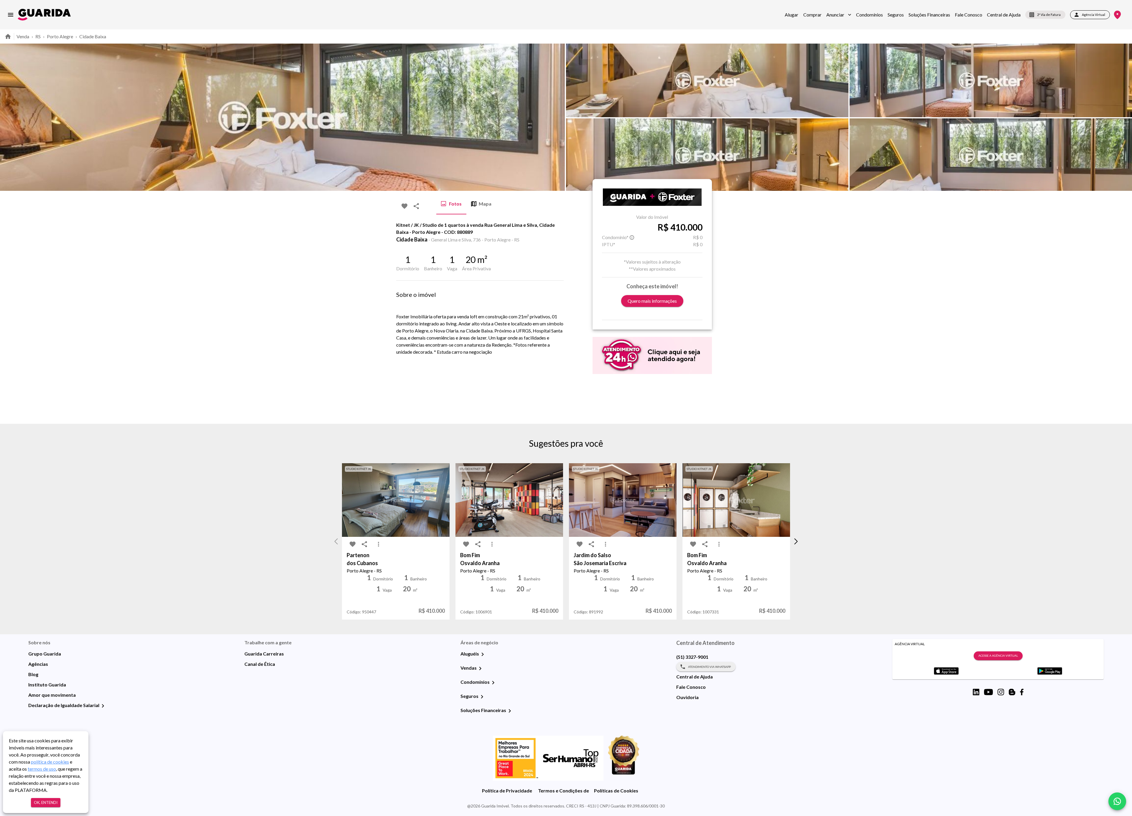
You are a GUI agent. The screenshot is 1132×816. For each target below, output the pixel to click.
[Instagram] (1000, 692)
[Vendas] (480, 668)
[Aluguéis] (482, 654)
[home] (44, 14)
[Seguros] (482, 696)
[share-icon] (416, 206)
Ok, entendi (45, 802)
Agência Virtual (1093, 14)
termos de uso (42, 769)
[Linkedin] (976, 692)
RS (38, 36)
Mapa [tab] (485, 203)
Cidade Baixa (92, 36)
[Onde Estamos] (1117, 14)
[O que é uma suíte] (632, 237)
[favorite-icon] (404, 206)
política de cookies (50, 761)
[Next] (1123, 117)
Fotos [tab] (455, 203)
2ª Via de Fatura (1049, 14)
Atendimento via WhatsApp (709, 666)
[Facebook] (1022, 692)
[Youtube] (988, 692)
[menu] (11, 15)
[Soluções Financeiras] (509, 710)
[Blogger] (1012, 692)
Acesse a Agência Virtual (998, 655)
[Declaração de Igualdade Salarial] (102, 705)
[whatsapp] (1117, 801)
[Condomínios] (493, 682)
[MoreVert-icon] (378, 544)
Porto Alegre (60, 36)
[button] (839, 15)
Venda (23, 36)
